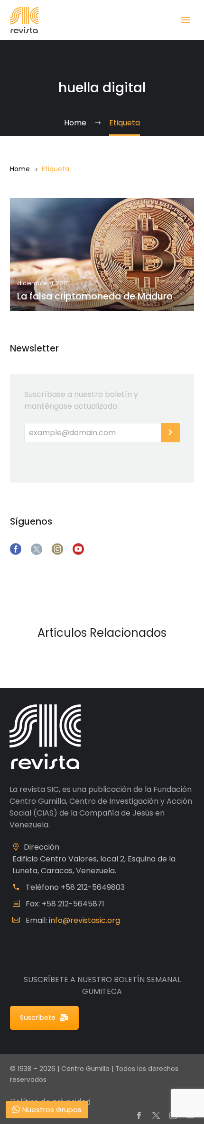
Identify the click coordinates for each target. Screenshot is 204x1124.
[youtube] (78, 549)
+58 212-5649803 (93, 887)
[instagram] (57, 549)
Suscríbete (38, 1017)
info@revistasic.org (84, 920)
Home (20, 169)
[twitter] (36, 549)
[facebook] (15, 549)
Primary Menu (185, 20)
